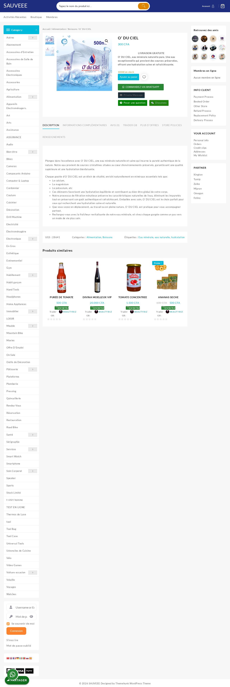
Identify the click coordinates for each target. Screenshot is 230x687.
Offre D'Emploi (15, 347)
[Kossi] (204, 56)
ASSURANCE (13, 137)
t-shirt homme (14, 499)
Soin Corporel (14, 470)
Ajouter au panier (128, 77)
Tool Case (12, 536)
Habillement (13, 275)
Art (8, 115)
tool (8, 521)
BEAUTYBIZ (69, 311)
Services (11, 449)
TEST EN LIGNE (15, 507)
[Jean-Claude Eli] (204, 47)
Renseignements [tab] (54, 137)
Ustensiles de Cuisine (18, 550)
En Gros (11, 246)
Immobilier (12, 311)
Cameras (11, 166)
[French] (14, 657)
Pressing (11, 391)
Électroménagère (16, 231)
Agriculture (12, 89)
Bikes (9, 159)
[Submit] (143, 6)
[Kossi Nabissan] (213, 38)
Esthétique (12, 253)
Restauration (13, 420)
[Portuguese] (24, 657)
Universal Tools (15, 543)
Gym (9, 267)
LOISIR (10, 318)
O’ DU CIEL (87, 160)
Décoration (12, 209)
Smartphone (13, 463)
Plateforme (12, 376)
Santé (9, 434)
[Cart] (222, 6)
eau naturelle (162, 237)
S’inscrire (12, 640)
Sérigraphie (13, 441)
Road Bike (12, 427)
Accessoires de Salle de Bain (19, 61)
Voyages (11, 587)
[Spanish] (30, 657)
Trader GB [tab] (130, 125)
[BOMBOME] (213, 56)
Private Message (132, 95)
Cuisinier (11, 202)
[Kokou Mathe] (222, 38)
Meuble (10, 325)
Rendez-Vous (13, 405)
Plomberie (12, 383)
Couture (11, 195)
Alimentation (13, 96)
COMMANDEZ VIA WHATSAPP (142, 87)
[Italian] (21, 657)
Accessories (13, 82)
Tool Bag (11, 529)
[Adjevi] (195, 47)
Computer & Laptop (17, 180)
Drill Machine (14, 217)
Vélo (9, 558)
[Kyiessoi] (222, 47)
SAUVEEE (15, 5)
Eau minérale (146, 237)
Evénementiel (14, 260)
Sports (10, 485)
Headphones (13, 296)
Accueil (46, 29)
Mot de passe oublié (18, 645)
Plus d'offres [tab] (149, 125)
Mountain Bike (14, 333)
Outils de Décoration (18, 362)
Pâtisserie (12, 369)
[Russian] (27, 657)
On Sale (10, 354)
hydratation (178, 237)
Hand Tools (12, 289)
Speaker (11, 478)
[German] (17, 657)
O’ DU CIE (148, 199)
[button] (106, 41)
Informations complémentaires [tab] (85, 125)
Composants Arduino (18, 173)
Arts (9, 122)
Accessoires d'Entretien (20, 52)
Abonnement (13, 44)
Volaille (10, 579)
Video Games (14, 565)
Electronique (13, 238)
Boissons (72, 29)
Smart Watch (13, 456)
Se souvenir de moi (23, 623)
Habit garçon (13, 282)
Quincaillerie (13, 398)
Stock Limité (13, 492)
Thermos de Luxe (16, 514)
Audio (9, 144)
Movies (10, 340)
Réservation (13, 412)
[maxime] (213, 47)
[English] (11, 657)
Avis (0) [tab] (115, 125)
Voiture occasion (15, 572)
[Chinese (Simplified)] (8, 657)
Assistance (12, 129)
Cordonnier (12, 188)
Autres (10, 37)
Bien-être (11, 151)
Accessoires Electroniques (14, 72)
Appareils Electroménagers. (16, 106)
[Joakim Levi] (195, 38)
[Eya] (222, 56)
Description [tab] (51, 125)
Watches (11, 594)
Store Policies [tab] (172, 125)
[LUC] (195, 56)
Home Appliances (16, 304)
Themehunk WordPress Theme (133, 683)
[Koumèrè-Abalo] (204, 38)
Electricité (12, 224)
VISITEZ (64, 308)
